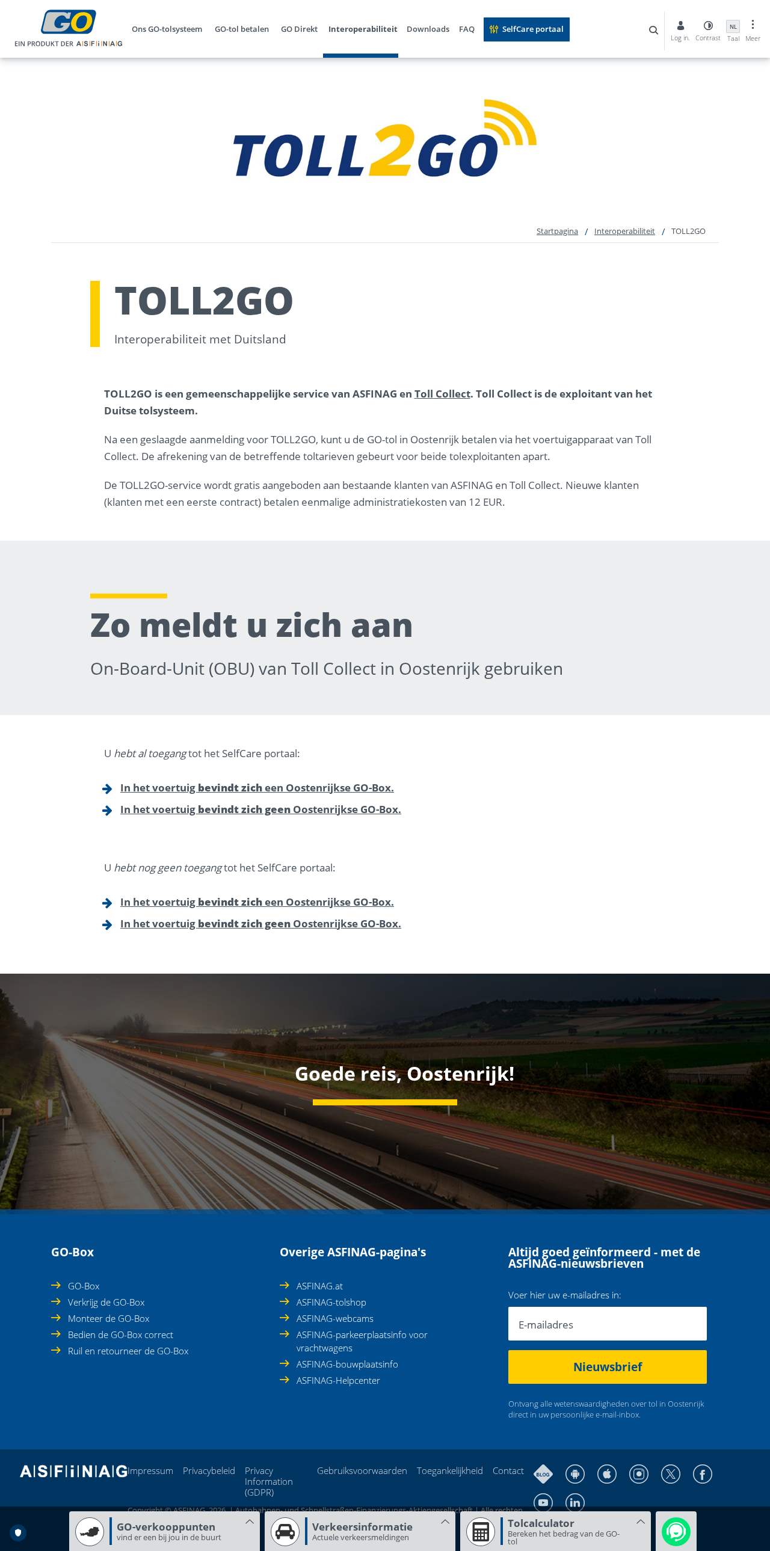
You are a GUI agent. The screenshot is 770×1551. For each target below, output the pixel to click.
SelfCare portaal (533, 28)
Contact (508, 1470)
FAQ (467, 28)
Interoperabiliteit (363, 28)
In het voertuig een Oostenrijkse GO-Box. (257, 787)
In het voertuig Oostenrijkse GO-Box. (260, 809)
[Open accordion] (54, 1245)
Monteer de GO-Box (108, 1318)
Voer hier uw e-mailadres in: (564, 1295)
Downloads (428, 28)
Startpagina (557, 231)
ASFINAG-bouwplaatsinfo (347, 1364)
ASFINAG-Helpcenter (338, 1380)
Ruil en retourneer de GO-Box (128, 1351)
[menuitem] (172, 31)
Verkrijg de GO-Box (106, 1302)
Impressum (150, 1470)
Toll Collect (442, 394)
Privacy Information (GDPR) (269, 1481)
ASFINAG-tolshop (331, 1302)
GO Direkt (299, 28)
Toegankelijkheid (450, 1470)
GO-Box (83, 1286)
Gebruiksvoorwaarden (362, 1470)
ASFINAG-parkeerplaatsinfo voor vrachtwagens (362, 1341)
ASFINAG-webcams (335, 1318)
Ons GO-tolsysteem (167, 28)
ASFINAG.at (320, 1286)
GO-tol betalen (242, 28)
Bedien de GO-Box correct (120, 1334)
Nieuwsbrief (607, 1367)
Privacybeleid (209, 1470)
